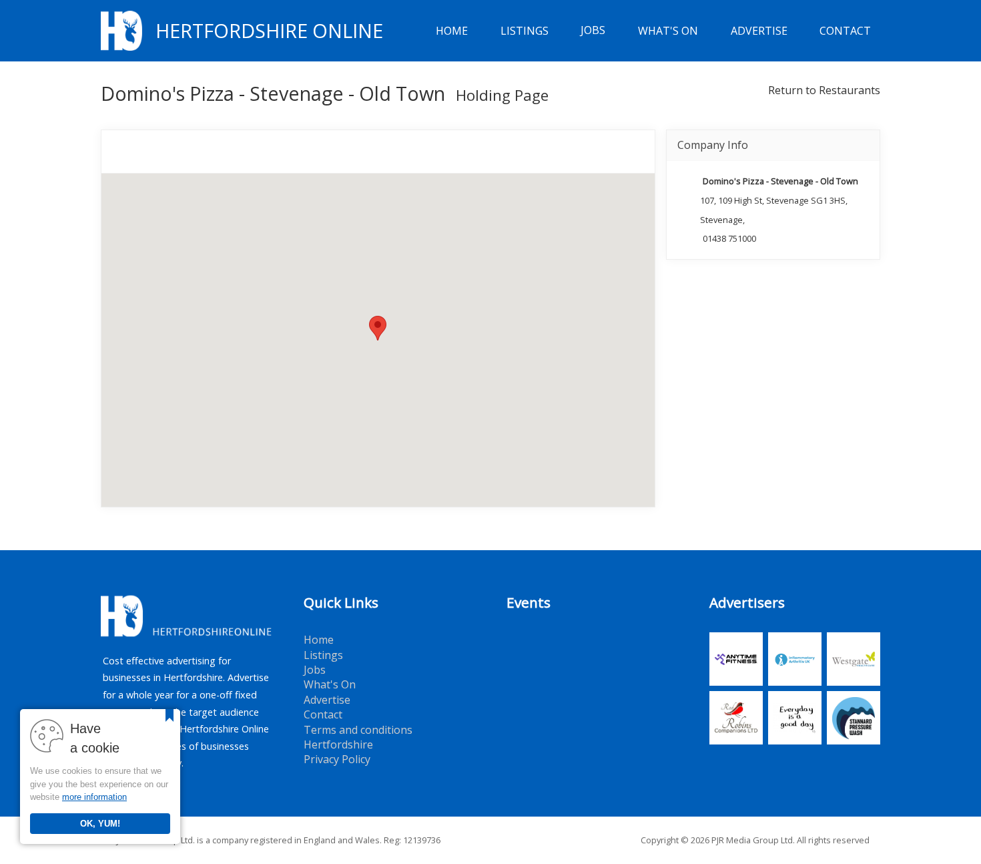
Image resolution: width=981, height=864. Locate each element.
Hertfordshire (338, 744)
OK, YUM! (100, 824)
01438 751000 (729, 238)
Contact (845, 30)
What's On (668, 30)
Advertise (759, 30)
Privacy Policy (337, 759)
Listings (525, 30)
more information (94, 797)
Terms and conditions (358, 729)
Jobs (593, 30)
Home (452, 30)
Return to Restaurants (824, 90)
